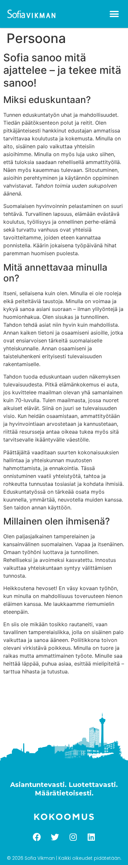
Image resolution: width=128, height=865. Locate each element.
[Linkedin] (91, 837)
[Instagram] (73, 837)
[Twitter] (55, 837)
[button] (114, 14)
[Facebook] (37, 837)
